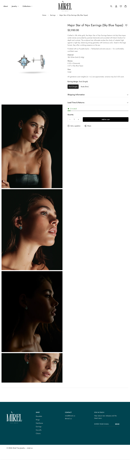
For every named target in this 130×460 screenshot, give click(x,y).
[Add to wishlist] (126, 25)
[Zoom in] (58, 27)
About (5, 6)
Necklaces (39, 423)
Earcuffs (38, 430)
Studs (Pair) (85, 86)
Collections (27, 6)
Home (44, 15)
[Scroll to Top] (126, 449)
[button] (125, 6)
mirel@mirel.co (70, 416)
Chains (38, 433)
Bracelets (39, 416)
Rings (38, 420)
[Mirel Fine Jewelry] (65, 6)
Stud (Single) (73, 86)
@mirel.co (68, 418)
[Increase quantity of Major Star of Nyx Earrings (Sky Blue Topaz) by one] (78, 119)
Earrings (52, 15)
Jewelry (14, 6)
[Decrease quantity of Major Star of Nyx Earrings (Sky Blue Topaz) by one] (70, 119)
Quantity (71, 114)
